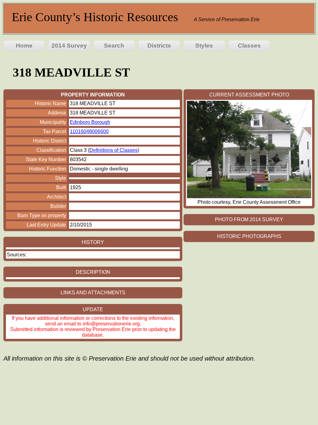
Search (114, 45)
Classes (249, 45)
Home (24, 45)
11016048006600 (89, 131)
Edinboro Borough (90, 122)
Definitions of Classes (113, 150)
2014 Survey (69, 45)
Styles (204, 45)
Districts (159, 45)
